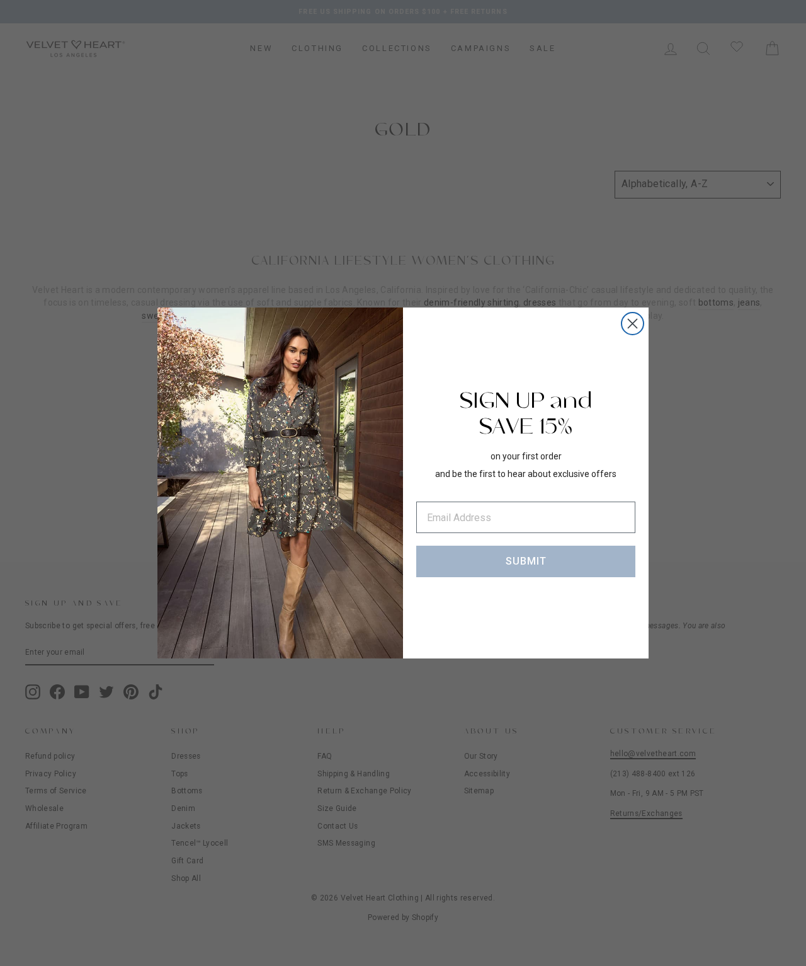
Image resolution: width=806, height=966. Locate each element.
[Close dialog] (633, 324)
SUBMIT (526, 561)
